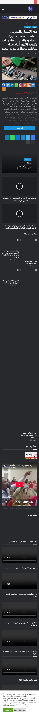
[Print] (25, 85)
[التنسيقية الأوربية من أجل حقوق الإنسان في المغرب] (10, 274)
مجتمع (28, 23)
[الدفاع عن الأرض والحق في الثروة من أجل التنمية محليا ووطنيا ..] (28, 350)
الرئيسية (33, 23)
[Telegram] (33, 85)
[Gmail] (29, 85)
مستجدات (27, 27)
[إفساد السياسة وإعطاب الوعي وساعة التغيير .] (28, 249)
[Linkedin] (12, 85)
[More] (4, 89)
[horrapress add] (19, 17)
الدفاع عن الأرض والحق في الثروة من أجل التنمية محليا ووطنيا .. (29, 435)
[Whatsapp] (16, 85)
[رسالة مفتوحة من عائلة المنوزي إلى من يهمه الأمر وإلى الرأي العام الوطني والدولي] (10, 244)
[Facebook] (4, 85)
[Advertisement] (19, 528)
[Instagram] (21, 85)
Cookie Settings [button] (19, 710)
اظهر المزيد (20, 128)
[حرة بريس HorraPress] (30, 8)
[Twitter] (8, 85)
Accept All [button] (8, 710)
